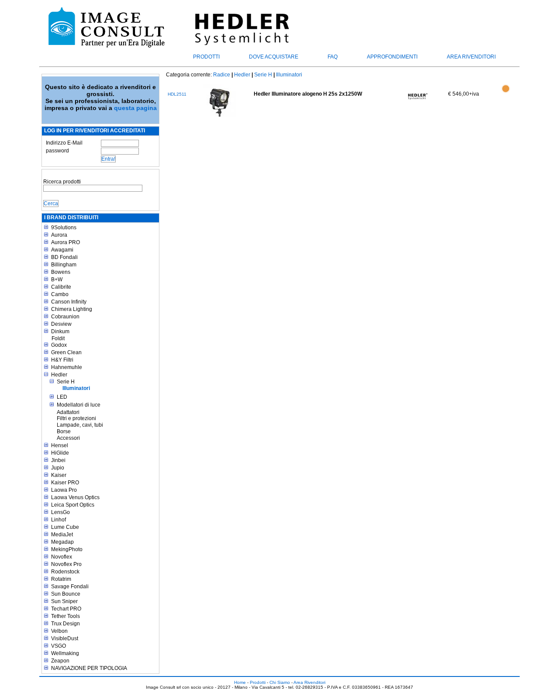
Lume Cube (65, 527)
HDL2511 (177, 94)
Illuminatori (76, 388)
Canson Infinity (68, 302)
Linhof (58, 520)
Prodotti (206, 57)
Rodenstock (65, 572)
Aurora (59, 235)
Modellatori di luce (78, 405)
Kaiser (58, 475)
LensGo (60, 512)
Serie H (66, 382)
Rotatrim (61, 579)
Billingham (63, 265)
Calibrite (61, 287)
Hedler (59, 375)
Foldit (58, 338)
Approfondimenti (392, 57)
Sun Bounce (65, 594)
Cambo (60, 294)
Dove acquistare (273, 57)
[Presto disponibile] (505, 93)
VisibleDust (64, 638)
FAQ (333, 57)
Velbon (59, 631)
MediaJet (62, 534)
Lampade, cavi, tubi (80, 425)
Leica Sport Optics (72, 505)
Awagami (62, 250)
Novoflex (61, 557)
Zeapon (60, 661)
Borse (64, 431)
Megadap (62, 542)
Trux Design (65, 624)
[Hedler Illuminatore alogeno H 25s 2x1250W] (219, 100)
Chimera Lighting (71, 309)
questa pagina (135, 107)
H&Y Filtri (62, 360)
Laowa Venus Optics (75, 497)
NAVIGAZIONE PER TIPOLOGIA (89, 668)
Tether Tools (65, 616)
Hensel (59, 445)
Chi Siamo (279, 682)
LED (62, 397)
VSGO (58, 646)
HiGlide (60, 453)
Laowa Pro (64, 490)
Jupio (57, 468)
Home (240, 682)
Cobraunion (65, 317)
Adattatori (68, 412)
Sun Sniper (64, 601)
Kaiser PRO (65, 483)
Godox (59, 345)
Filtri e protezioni (76, 418)
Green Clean (66, 352)
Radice (221, 75)
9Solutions (63, 227)
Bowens (60, 272)
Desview (61, 324)
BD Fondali (64, 257)
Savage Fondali (70, 586)
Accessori (68, 438)
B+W (56, 279)
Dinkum (60, 331)
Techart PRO (66, 609)
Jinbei (58, 460)
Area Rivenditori (471, 57)
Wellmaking (65, 653)
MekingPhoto (67, 549)
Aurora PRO (65, 242)
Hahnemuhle (66, 367)
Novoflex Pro (66, 564)
